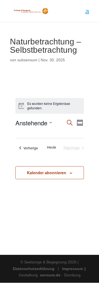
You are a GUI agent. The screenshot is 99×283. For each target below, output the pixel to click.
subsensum (27, 60)
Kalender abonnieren (46, 172)
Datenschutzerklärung (33, 268)
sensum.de (51, 275)
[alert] (49, 106)
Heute (51, 147)
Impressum (72, 268)
